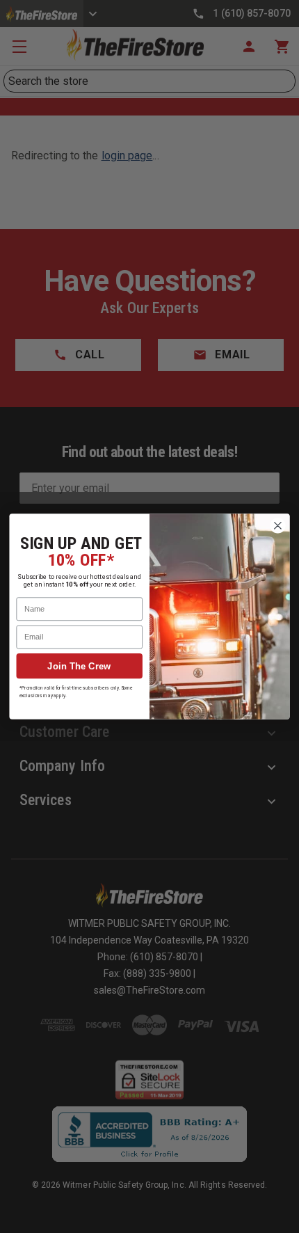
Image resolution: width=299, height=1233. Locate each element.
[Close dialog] (278, 526)
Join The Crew (79, 666)
